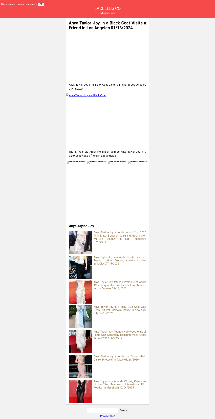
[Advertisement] (32, 41)
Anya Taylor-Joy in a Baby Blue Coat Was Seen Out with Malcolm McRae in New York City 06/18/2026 (120, 310)
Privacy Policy (107, 416)
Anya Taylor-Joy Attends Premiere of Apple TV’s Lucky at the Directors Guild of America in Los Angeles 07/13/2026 (120, 285)
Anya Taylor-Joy (81, 226)
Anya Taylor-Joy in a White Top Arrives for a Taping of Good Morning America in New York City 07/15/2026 (120, 260)
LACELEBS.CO (107, 8)
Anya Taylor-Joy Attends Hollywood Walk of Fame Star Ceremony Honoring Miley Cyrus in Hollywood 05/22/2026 (120, 335)
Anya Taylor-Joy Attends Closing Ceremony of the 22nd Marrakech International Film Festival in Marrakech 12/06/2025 (120, 384)
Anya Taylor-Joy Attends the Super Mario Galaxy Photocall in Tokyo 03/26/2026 (120, 358)
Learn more (31, 4)
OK (41, 4)
